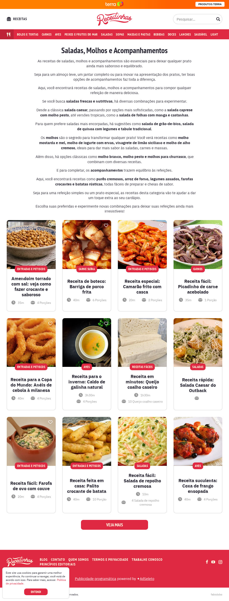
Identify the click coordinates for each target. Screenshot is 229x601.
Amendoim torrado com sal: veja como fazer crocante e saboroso (31, 286)
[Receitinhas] (114, 19)
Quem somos (78, 559)
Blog (44, 559)
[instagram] (220, 562)
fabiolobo (216, 594)
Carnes (47, 34)
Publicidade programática (95, 578)
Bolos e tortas (28, 34)
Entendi (36, 592)
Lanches (185, 34)
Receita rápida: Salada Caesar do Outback (198, 385)
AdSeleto (147, 578)
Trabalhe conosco (147, 559)
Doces (172, 34)
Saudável (200, 34)
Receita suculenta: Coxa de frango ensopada (197, 486)
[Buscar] (218, 19)
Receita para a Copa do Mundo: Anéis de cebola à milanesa (31, 385)
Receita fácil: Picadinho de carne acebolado (198, 286)
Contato (58, 559)
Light (214, 34)
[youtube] (213, 562)
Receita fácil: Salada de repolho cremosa (142, 481)
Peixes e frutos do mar (81, 34)
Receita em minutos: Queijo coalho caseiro (142, 382)
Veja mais (114, 525)
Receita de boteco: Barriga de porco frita (86, 286)
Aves (58, 34)
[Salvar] (50, 225)
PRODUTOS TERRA (210, 4)
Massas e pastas (138, 34)
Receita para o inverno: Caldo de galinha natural (86, 382)
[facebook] (207, 562)
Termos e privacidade (110, 559)
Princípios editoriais (58, 564)
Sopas (120, 34)
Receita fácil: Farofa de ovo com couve (31, 485)
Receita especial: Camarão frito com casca (142, 286)
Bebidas (159, 34)
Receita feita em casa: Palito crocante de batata (86, 486)
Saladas (106, 34)
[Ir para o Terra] (114, 4)
